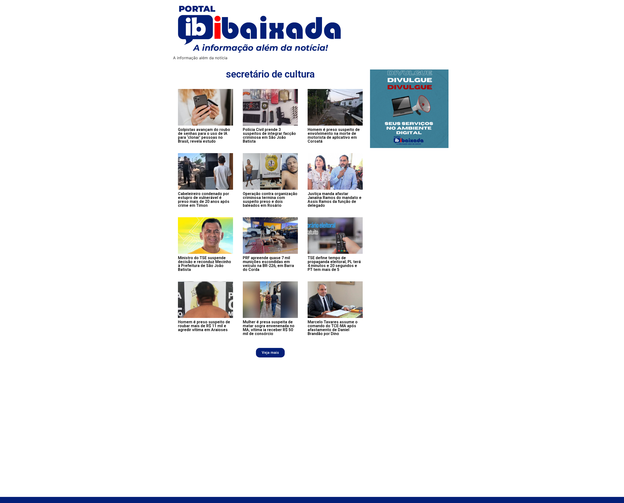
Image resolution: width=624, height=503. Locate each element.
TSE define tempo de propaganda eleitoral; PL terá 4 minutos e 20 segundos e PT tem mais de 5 (334, 264)
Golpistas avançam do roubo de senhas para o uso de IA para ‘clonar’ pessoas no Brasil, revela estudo (204, 135)
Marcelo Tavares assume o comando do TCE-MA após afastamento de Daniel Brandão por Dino (333, 328)
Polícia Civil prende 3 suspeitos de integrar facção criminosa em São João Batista (269, 135)
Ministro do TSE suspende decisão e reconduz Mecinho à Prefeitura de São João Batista (204, 264)
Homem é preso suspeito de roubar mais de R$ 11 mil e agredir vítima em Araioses (204, 326)
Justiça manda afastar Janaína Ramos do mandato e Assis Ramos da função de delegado (334, 199)
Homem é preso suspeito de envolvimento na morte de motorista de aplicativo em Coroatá (334, 135)
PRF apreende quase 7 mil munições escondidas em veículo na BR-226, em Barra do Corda (268, 264)
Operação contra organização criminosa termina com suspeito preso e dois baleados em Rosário (270, 199)
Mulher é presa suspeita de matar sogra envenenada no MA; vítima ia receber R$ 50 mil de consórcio (268, 328)
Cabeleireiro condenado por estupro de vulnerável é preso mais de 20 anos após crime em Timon (203, 199)
